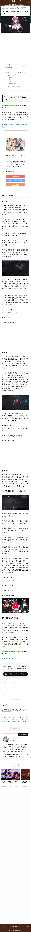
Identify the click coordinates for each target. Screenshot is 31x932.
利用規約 (13, 721)
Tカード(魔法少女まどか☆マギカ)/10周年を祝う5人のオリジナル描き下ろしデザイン (15, 164)
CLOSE (24, 66)
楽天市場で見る (15, 176)
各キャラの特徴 (12, 75)
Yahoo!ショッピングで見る (15, 180)
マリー (10, 79)
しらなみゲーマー (5, 926)
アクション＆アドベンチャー (22, 8)
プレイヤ (11, 77)
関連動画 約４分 (13, 83)
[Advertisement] (15, 46)
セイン (10, 81)
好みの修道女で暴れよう (14, 86)
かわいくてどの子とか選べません (16, 72)
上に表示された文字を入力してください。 (15, 710)
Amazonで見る (15, 184)
